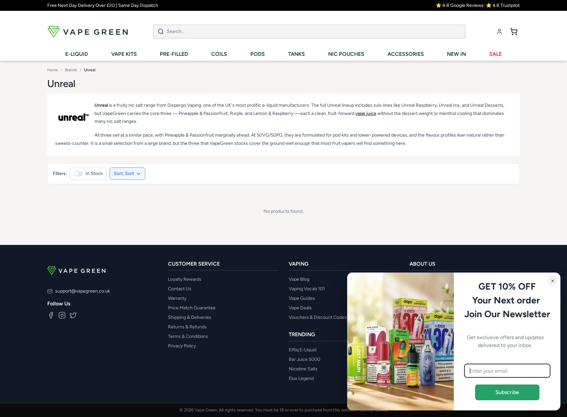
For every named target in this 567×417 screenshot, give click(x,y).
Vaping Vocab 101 (307, 289)
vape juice (365, 113)
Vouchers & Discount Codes (318, 317)
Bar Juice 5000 (304, 359)
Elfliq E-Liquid (302, 350)
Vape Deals (300, 308)
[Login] (499, 31)
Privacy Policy (182, 346)
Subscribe (507, 392)
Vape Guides (302, 298)
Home (52, 70)
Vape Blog (299, 279)
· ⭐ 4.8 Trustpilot (502, 5)
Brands (71, 70)
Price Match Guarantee (192, 308)
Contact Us (179, 289)
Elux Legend (301, 378)
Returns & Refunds (187, 327)
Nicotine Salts (303, 369)
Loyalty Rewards (184, 279)
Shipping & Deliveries (189, 317)
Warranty (177, 298)
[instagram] (62, 315)
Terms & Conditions (188, 336)
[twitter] (73, 315)
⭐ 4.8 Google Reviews (460, 5)
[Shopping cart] (514, 31)
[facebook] (50, 315)
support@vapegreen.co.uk (82, 291)
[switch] (88, 173)
